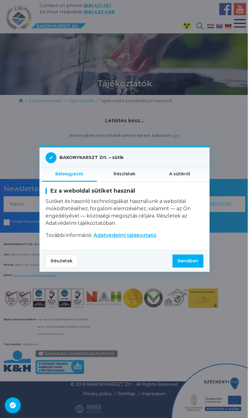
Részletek (62, 261)
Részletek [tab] (124, 174)
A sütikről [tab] (179, 174)
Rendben (188, 261)
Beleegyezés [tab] (69, 174)
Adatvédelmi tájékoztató (125, 235)
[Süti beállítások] (13, 405)
